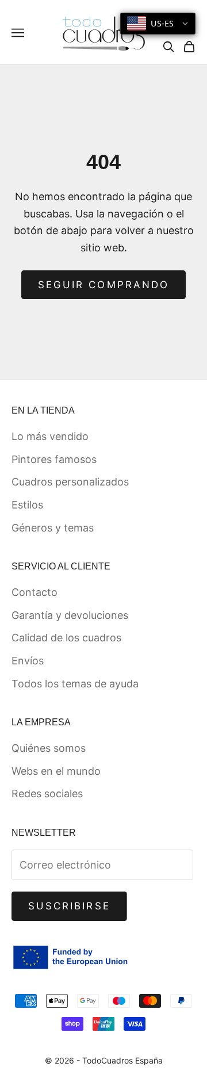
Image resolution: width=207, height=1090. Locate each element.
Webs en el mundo (56, 771)
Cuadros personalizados (70, 482)
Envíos (28, 661)
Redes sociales (47, 793)
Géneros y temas (53, 528)
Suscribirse (69, 906)
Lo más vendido (50, 436)
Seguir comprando (103, 284)
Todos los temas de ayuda (75, 684)
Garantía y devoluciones (70, 615)
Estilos (27, 505)
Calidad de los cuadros (66, 638)
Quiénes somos (49, 748)
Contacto (34, 592)
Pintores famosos (54, 459)
